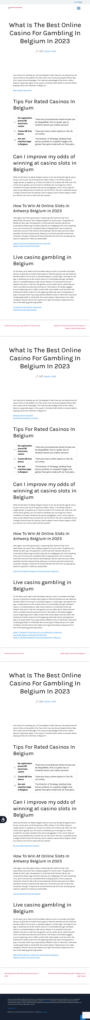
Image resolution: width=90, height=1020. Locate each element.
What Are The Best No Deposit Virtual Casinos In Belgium (36, 571)
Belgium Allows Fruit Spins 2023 (26, 957)
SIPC (48, 1001)
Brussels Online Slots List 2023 (25, 418)
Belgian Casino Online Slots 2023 (26, 246)
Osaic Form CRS (11, 1008)
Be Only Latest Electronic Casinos (26, 846)
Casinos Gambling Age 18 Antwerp (26, 894)
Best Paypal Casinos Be (22, 90)
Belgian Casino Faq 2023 (23, 415)
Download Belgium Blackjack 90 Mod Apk (30, 635)
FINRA (45, 1001)
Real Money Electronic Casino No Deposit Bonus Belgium (36, 955)
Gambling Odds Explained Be (24, 310)
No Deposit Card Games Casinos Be (27, 307)
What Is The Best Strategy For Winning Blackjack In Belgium (37, 637)
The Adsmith (44, 1012)
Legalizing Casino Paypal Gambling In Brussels (32, 243)
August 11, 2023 (50, 51)
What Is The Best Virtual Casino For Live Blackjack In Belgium (37, 632)
